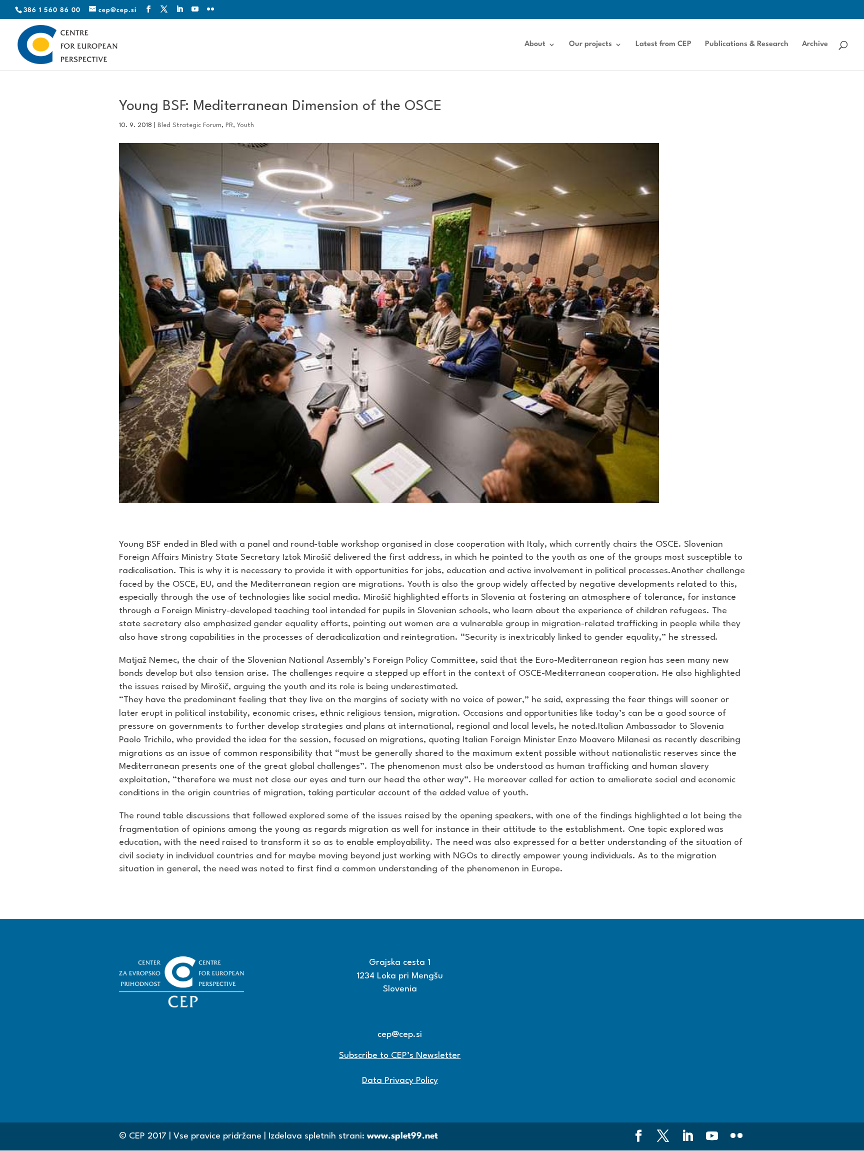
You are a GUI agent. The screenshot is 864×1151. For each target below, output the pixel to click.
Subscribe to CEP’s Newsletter (399, 1055)
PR (229, 125)
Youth (245, 125)
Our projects (590, 44)
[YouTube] (195, 10)
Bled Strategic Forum (190, 125)
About (535, 44)
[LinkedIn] (180, 10)
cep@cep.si (400, 1034)
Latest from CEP (664, 44)
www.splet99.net (402, 1136)
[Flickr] (210, 10)
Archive (815, 44)
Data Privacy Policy (400, 1080)
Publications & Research (746, 44)
